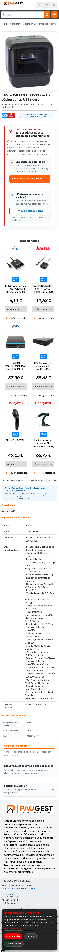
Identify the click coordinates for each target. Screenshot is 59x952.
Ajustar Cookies (13, 943)
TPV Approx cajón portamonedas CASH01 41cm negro (43, 367)
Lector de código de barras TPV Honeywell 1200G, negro (43, 445)
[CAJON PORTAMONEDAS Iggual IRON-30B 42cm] (15, 342)
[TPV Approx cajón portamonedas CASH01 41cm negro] (43, 342)
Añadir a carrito (15, 309)
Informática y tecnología (23, 23)
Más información (13, 928)
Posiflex (19, 104)
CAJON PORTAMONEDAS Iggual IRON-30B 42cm (15, 367)
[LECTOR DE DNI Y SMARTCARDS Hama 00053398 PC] (43, 264)
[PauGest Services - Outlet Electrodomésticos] (13, 3)
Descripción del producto (13, 480)
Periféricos (43, 23)
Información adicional (36, 480)
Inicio (6, 23)
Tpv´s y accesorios (18, 318)
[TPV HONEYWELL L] (15, 419)
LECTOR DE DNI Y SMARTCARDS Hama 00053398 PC (43, 290)
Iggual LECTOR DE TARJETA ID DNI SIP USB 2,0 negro (15, 288)
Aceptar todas (13, 936)
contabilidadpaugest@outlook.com (18, 888)
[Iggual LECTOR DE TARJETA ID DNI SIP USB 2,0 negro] (15, 264)
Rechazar (30, 936)
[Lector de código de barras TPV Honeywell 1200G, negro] (43, 419)
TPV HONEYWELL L (15, 442)
